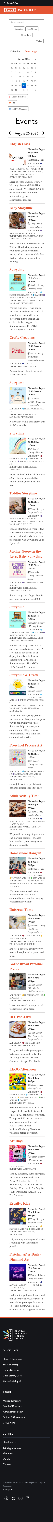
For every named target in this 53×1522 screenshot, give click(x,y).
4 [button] (19, 72)
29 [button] (24, 67)
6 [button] (28, 72)
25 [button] (20, 85)
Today (39, 40)
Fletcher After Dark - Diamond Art (25, 1257)
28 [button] (20, 67)
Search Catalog (10, 1364)
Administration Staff (13, 1412)
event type (26, 34)
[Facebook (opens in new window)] (6, 1498)
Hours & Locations (12, 1359)
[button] (9, 133)
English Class (19, 143)
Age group (32, 28)
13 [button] (28, 76)
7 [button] (31, 72)
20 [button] (28, 80)
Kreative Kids (19, 1203)
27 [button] (16, 67)
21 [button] (32, 80)
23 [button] (12, 85)
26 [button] (12, 67)
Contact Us (8, 1464)
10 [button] (16, 76)
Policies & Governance (14, 1417)
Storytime (16, 269)
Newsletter (8, 1442)
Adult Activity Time (24, 795)
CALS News (9, 1423)
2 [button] (11, 72)
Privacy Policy (9, 1489)
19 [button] (24, 80)
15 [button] (35, 76)
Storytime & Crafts (23, 674)
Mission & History (12, 1401)
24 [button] (16, 85)
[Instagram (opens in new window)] (27, 1498)
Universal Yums (21, 909)
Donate (6, 1459)
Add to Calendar (19, 108)
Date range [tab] (31, 51)
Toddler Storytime (23, 493)
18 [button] (20, 80)
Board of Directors (12, 1406)
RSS (13, 102)
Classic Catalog (10, 1381)
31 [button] (32, 67)
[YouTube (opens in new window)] (20, 1498)
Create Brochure (18, 96)
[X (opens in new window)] (13, 1498)
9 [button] (11, 76)
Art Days (16, 1140)
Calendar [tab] (15, 51)
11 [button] (20, 76)
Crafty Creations (22, 337)
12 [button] (24, 76)
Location (19, 28)
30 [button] (28, 67)
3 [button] (15, 72)
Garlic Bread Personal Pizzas (26, 966)
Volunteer (8, 1453)
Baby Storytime (21, 207)
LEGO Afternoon (22, 1069)
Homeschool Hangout (25, 853)
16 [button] (12, 80)
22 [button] (35, 80)
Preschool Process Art (25, 745)
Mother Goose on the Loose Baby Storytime (25, 554)
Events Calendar (11, 1370)
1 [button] (35, 67)
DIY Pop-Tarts (20, 1016)
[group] (26, 74)
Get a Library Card (12, 1375)
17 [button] (16, 80)
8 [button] (35, 72)
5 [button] (23, 72)
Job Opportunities (12, 1448)
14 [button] (32, 76)
